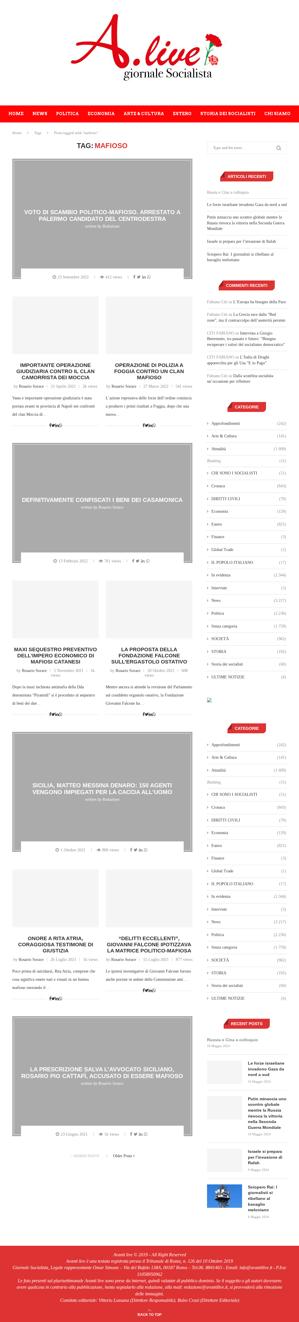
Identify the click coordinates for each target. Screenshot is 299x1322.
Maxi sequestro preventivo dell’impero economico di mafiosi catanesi (55, 656)
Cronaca (248, 486)
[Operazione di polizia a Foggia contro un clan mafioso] (149, 325)
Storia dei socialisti (227, 113)
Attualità (248, 449)
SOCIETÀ (248, 639)
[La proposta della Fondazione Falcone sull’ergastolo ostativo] (149, 609)
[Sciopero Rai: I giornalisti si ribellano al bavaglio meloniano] (224, 1196)
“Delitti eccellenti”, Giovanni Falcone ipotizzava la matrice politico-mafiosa (149, 944)
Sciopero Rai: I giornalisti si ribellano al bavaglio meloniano (262, 1198)
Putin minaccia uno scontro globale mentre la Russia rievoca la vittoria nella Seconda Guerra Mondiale (245, 223)
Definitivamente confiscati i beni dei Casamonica (102, 499)
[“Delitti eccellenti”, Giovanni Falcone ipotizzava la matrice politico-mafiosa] (149, 898)
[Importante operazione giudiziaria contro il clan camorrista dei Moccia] (55, 325)
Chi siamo (277, 113)
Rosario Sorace (31, 386)
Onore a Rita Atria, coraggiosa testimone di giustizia (55, 944)
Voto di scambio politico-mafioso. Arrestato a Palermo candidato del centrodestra (102, 215)
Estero (182, 113)
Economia (101, 113)
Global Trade (248, 549)
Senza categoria (248, 626)
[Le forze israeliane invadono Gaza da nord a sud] (224, 1072)
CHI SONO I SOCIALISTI (248, 473)
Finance (248, 537)
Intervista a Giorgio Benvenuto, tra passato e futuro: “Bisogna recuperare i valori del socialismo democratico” (246, 339)
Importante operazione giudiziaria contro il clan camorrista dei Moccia (55, 371)
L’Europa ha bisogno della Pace (259, 302)
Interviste (248, 588)
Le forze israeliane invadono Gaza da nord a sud (247, 204)
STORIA (248, 651)
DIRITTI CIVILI (248, 499)
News (39, 113)
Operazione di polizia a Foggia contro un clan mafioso (149, 371)
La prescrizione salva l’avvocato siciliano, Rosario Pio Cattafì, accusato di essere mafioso (102, 1072)
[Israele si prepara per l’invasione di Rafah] (224, 1160)
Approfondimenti (248, 423)
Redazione (110, 226)
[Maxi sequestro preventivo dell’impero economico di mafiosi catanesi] (55, 609)
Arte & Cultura (144, 113)
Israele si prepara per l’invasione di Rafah (241, 241)
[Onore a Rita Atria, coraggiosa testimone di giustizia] (55, 898)
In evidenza (248, 575)
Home (16, 113)
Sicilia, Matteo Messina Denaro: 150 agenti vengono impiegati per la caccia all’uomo (102, 788)
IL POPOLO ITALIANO (248, 562)
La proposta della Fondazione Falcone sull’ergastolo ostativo (149, 656)
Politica (67, 113)
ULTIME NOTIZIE (248, 677)
